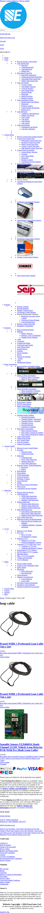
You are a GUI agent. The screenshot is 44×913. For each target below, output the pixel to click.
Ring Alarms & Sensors (29, 431)
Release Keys (26, 110)
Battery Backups (27, 333)
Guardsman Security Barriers (31, 162)
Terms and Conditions (7, 853)
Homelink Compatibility (25, 326)
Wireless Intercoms (27, 461)
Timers (20, 359)
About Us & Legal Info (8, 847)
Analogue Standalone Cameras (31, 548)
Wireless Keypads (27, 454)
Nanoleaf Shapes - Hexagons (31, 419)
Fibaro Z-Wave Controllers (30, 377)
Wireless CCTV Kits (28, 540)
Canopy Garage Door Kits (30, 146)
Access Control (26, 85)
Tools (19, 360)
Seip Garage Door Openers (26, 275)
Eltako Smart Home (23, 438)
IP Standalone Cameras (29, 537)
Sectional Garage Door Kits (30, 142)
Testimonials (4, 884)
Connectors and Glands (25, 345)
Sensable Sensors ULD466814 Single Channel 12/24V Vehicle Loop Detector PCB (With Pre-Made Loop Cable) (21, 747)
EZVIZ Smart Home (24, 404)
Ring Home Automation (25, 429)
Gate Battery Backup (28, 87)
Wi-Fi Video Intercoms (29, 460)
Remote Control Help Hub (26, 324)
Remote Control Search (25, 310)
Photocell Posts (26, 92)
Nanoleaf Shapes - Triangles (30, 421)
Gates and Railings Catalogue (10, 880)
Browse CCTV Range (24, 531)
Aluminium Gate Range (29, 127)
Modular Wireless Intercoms (30, 508)
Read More (22, 758)
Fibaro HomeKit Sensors (29, 393)
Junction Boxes (22, 349)
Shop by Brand (22, 180)
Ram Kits (24, 65)
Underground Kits (27, 67)
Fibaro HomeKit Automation (27, 389)
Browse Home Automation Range (28, 366)
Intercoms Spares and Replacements (29, 519)
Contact (7, 590)
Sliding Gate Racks (27, 115)
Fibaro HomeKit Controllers (30, 391)
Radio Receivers (26, 96)
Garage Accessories (23, 444)
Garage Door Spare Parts (25, 172)
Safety (6, 562)
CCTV (6, 529)
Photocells (24, 94)
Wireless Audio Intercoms (30, 504)
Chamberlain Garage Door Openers (29, 220)
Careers (2, 855)
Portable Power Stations (29, 337)
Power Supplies (22, 353)
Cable (19, 339)
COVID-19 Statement (7, 856)
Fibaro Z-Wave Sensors (29, 379)
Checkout (3, 873)
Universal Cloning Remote (30, 320)
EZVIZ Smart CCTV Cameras (27, 552)
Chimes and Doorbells (24, 558)
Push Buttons (21, 471)
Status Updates (5, 882)
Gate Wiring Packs (23, 347)
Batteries (20, 332)
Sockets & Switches (24, 357)
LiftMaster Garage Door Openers (28, 202)
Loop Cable (25, 581)
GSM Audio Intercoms (29, 496)
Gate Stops (25, 119)
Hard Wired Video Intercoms (31, 513)
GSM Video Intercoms (29, 498)
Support (7, 592)
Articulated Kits (26, 69)
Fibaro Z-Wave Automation (26, 376)
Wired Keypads (26, 452)
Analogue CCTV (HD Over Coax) (29, 544)
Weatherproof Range (24, 362)
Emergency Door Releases (26, 585)
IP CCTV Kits (26, 535)
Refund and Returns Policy (9, 851)
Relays (19, 355)
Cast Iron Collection (28, 129)
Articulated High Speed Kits (30, 79)
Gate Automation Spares (25, 100)
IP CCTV (20, 533)
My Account (4, 869)
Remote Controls (27, 98)
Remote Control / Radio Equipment (29, 465)
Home (6, 58)
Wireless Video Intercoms (30, 506)
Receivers (24, 467)
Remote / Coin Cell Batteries (31, 335)
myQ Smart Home (27, 90)
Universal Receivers (28, 322)
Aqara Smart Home (23, 436)
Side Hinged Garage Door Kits (31, 148)
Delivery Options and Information (15, 789)
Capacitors (20, 341)
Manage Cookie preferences (9, 1)
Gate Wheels (25, 121)
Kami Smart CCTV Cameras (27, 550)
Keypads (24, 154)
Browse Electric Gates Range (27, 61)
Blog (6, 594)
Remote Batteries (23, 308)
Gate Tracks (25, 123)
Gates (6, 60)
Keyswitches (21, 473)
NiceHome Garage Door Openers (28, 239)
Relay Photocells (27, 571)
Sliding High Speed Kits (29, 81)
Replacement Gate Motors (30, 102)
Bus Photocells (26, 573)
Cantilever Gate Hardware (30, 113)
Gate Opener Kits (23, 63)
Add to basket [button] (4, 657)
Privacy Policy (5, 849)
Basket (2, 871)
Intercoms (20, 456)
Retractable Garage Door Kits (31, 140)
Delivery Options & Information (11, 874)
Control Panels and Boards (30, 108)
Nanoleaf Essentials (28, 417)
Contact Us (4, 843)
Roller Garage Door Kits (29, 144)
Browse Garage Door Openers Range (30, 137)
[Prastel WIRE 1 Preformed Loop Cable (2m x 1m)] (16, 639)
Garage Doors (9, 135)
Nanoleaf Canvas (27, 423)
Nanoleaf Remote (27, 425)
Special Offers (9, 589)
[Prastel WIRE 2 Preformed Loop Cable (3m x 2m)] (16, 689)
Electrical (7, 328)
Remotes (7, 305)
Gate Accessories (23, 83)
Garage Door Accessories (25, 150)
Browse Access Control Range (27, 448)
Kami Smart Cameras (24, 402)
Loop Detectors (22, 481)
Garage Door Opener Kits (26, 139)
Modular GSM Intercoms (29, 500)
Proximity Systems (23, 479)
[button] (5, 52)
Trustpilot (3, 764)
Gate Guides (25, 117)
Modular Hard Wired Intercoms (32, 515)
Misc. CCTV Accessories (25, 556)
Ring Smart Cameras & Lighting (32, 433)
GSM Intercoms (26, 458)
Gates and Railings (23, 125)
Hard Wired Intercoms (28, 463)
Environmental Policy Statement (11, 858)
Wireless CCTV (22, 538)
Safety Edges (21, 567)
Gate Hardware (22, 112)
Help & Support (5, 845)
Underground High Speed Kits (31, 77)
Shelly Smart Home (23, 406)
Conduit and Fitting (23, 343)
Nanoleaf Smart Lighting (25, 415)
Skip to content (24, 1)
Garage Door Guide (24, 164)
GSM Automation (23, 475)
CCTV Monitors (22, 560)
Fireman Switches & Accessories (28, 587)
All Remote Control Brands (26, 312)
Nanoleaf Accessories (28, 427)
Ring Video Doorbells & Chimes (32, 434)
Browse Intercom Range (25, 492)
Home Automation (10, 364)
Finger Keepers (22, 575)
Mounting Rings (22, 554)
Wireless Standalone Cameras (31, 542)
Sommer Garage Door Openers (27, 257)
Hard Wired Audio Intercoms (31, 512)
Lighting (20, 351)
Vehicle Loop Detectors (25, 577)
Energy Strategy (5, 860)
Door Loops (21, 486)
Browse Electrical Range (25, 330)
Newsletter (3, 876)
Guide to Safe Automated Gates (27, 565)
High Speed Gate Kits (24, 73)
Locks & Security (27, 88)
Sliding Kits (25, 71)
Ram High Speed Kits (28, 75)
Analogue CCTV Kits (28, 546)
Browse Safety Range (24, 564)
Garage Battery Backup (29, 152)
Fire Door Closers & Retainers (27, 485)
